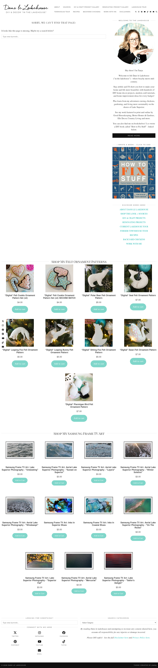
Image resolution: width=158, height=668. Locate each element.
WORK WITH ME (110, 11)
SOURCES (67, 7)
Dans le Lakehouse (26, 7)
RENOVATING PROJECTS (134, 222)
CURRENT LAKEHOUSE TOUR (134, 226)
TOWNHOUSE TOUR (62, 11)
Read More (134, 136)
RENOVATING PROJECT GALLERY (115, 7)
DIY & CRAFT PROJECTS (133, 218)
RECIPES (76, 11)
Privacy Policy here (141, 637)
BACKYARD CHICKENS (91, 11)
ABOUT (57, 7)
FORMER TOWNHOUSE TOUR (134, 230)
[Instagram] (138, 11)
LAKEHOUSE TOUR (139, 7)
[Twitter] (136, 11)
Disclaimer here (121, 637)
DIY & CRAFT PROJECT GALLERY (86, 7)
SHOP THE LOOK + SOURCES (134, 213)
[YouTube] (145, 11)
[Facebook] (150, 11)
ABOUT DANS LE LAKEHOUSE (134, 209)
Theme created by (145, 665)
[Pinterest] (141, 11)
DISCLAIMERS (125, 11)
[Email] (153, 11)
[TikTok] (147, 11)
